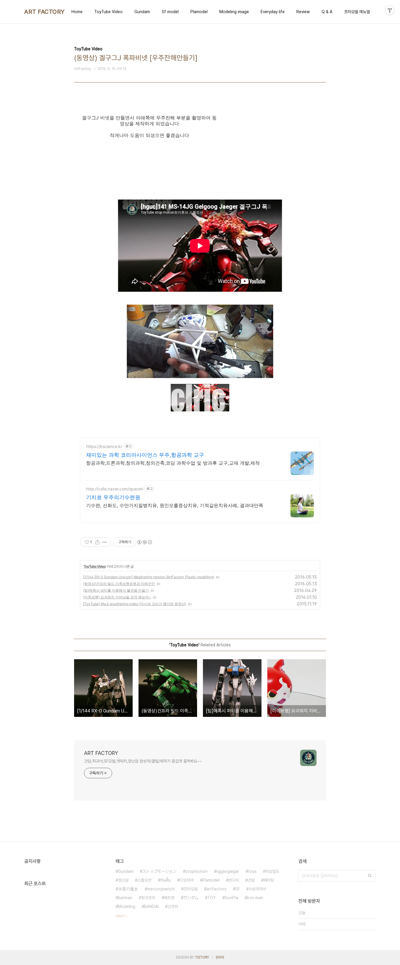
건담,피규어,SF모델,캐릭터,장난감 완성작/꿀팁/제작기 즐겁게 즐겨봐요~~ (143, 761)
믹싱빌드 (272, 871)
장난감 (123, 880)
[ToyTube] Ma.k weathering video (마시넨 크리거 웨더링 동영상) (134, 604)
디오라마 (187, 880)
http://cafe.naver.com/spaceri (114, 488)
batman (125, 897)
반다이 (233, 880)
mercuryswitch (161, 889)
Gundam (142, 11)
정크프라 (148, 897)
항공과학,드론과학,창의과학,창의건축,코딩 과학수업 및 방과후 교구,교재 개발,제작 (173, 463)
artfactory (216, 889)
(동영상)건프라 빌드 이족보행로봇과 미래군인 (119, 583)
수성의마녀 (257, 889)
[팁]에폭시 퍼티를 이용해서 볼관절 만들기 (116, 590)
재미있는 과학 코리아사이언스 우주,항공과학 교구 (145, 455)
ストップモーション (159, 871)
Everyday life (273, 11)
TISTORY (202, 957)
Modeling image (234, 11)
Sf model (170, 11)
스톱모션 (144, 880)
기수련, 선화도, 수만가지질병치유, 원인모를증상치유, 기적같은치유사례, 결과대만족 (174, 505)
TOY (211, 897)
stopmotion (196, 871)
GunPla (231, 897)
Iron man (255, 897)
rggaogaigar (227, 871)
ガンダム (191, 897)
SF (237, 889)
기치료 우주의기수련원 (113, 497)
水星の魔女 (128, 889)
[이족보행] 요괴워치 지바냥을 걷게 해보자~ (117, 597)
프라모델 (191, 889)
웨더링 (269, 880)
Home (77, 11)
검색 (369, 875)
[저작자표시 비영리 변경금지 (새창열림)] (144, 542)
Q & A (327, 11)
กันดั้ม (165, 880)
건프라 (172, 906)
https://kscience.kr (104, 446)
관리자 (220, 957)
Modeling (126, 906)
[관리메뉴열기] (389, 10)
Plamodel (199, 11)
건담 (251, 880)
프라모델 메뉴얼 (357, 11)
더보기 (120, 916)
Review (303, 11)
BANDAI (151, 906)
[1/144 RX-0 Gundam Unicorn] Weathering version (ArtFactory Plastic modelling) (148, 577)
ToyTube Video (108, 11)
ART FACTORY (44, 11)
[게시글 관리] (104, 542)
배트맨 (169, 897)
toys (252, 871)
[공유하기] (97, 542)
